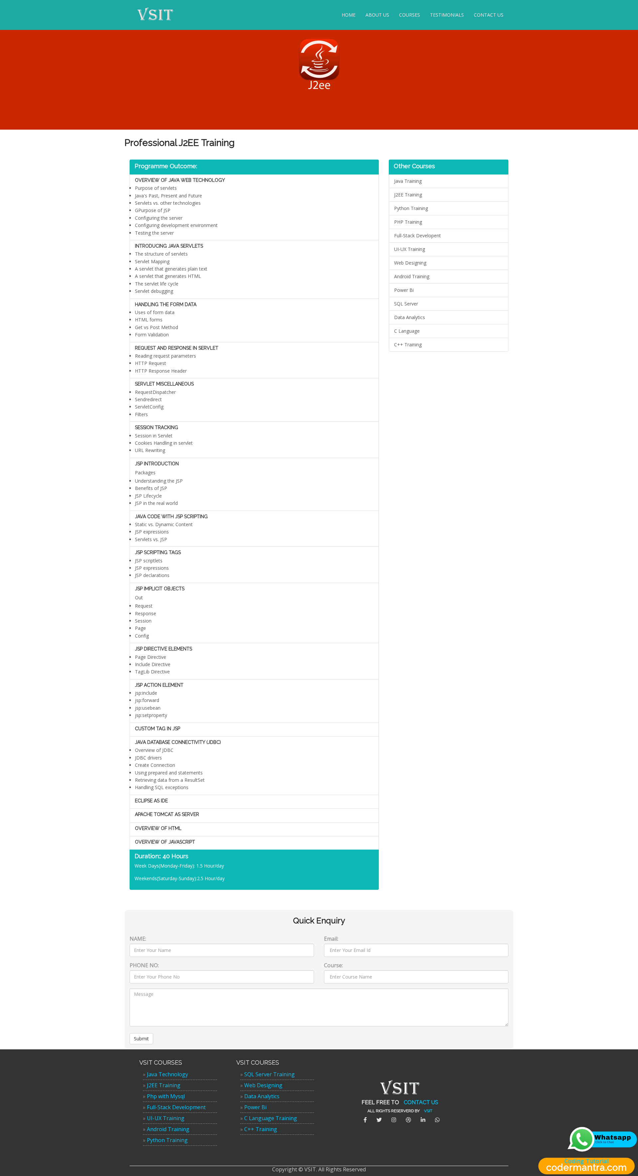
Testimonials (447, 15)
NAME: (138, 938)
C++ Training (408, 344)
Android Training (411, 276)
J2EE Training (408, 194)
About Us (377, 15)
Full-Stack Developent (417, 235)
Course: (333, 965)
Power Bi (404, 290)
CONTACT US (421, 1102)
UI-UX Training (409, 249)
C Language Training (270, 1118)
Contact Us (488, 15)
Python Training (411, 208)
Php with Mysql (166, 1096)
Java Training (408, 181)
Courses (409, 15)
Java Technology (167, 1074)
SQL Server (406, 303)
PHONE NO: (144, 965)
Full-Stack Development (176, 1107)
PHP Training (408, 222)
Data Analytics (409, 317)
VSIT (428, 1111)
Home (349, 15)
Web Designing (410, 263)
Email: (331, 938)
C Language (407, 331)
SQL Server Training (269, 1074)
